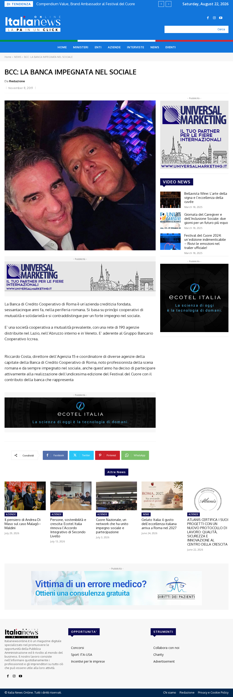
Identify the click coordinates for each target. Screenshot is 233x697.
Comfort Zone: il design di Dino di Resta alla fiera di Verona (85, 4)
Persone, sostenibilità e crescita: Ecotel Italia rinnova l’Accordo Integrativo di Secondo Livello (68, 528)
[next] (168, 4)
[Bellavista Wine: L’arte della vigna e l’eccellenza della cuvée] (170, 200)
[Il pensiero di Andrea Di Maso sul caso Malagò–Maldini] (25, 496)
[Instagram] (214, 18)
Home (8, 57)
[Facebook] (208, 18)
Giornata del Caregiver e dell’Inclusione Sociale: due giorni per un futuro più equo (206, 218)
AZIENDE (11, 514)
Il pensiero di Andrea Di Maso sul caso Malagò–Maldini (23, 524)
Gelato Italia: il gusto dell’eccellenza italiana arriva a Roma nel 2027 (159, 524)
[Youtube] (221, 18)
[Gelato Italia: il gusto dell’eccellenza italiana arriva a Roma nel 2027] (162, 496)
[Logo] (36, 24)
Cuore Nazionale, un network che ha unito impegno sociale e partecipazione (112, 526)
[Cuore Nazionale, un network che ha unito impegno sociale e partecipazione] (116, 496)
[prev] (161, 4)
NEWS (17, 57)
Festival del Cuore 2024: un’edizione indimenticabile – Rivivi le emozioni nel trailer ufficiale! (205, 241)
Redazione (17, 81)
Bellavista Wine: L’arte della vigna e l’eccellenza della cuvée (205, 197)
